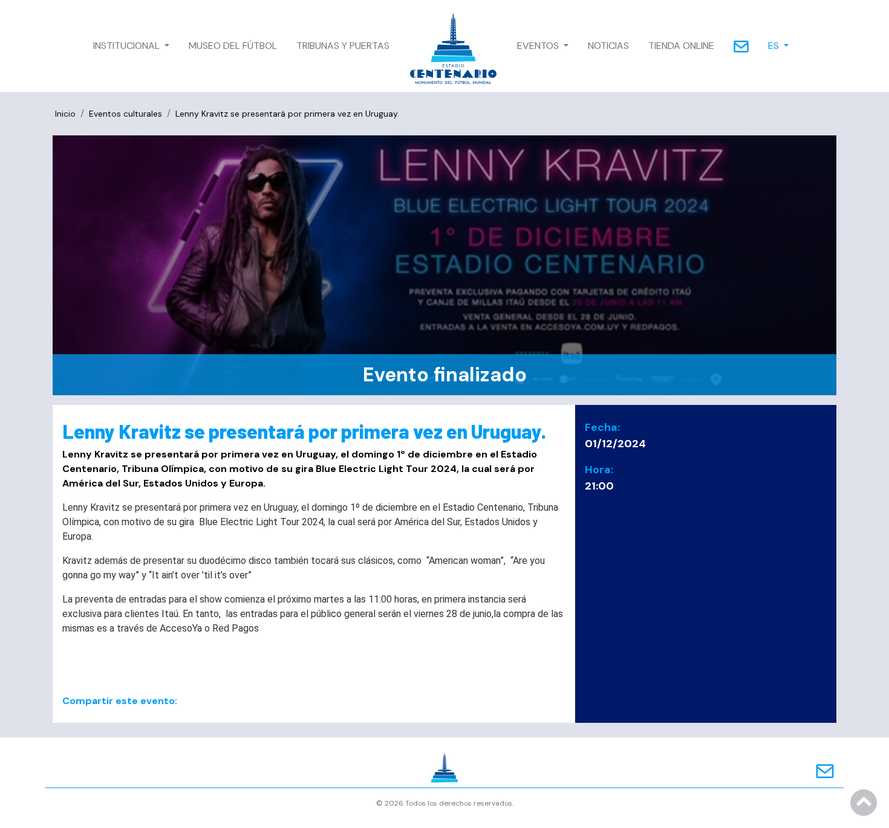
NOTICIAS (608, 45)
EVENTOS (539, 45)
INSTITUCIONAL (127, 45)
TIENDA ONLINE (681, 45)
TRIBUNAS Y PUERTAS (342, 45)
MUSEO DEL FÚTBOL (233, 45)
